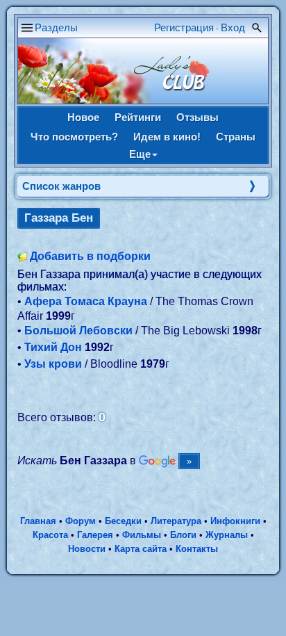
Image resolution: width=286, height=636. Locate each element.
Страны (235, 136)
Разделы (56, 27)
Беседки (123, 521)
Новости (87, 549)
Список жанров (61, 186)
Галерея (95, 535)
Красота (50, 535)
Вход (233, 27)
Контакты (197, 549)
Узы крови (53, 364)
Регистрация (184, 27)
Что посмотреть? (74, 136)
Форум (80, 521)
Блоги (183, 535)
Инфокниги (235, 521)
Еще (140, 154)
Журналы (226, 535)
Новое (83, 117)
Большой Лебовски (78, 330)
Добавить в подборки (90, 256)
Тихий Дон (53, 347)
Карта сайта (141, 549)
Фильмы (141, 535)
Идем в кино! (167, 136)
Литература (176, 521)
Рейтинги (138, 117)
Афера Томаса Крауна (85, 301)
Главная (38, 521)
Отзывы (197, 117)
